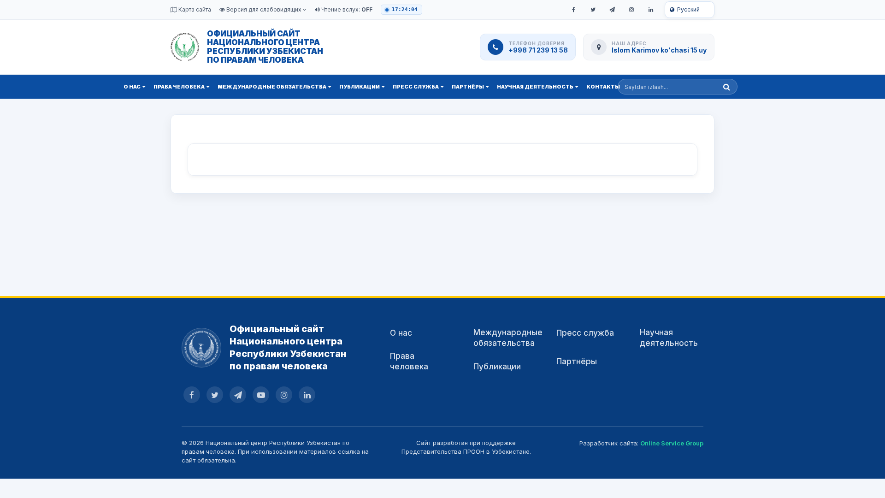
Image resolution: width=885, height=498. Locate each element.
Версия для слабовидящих (264, 9)
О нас (132, 86)
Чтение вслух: (346, 9)
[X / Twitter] (592, 9)
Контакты (603, 86)
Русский (688, 9)
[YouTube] (261, 394)
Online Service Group (671, 443)
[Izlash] (726, 87)
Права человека (179, 86)
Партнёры (468, 86)
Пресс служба (416, 86)
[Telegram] (612, 9)
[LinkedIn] (650, 9)
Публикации (359, 86)
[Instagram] (631, 9)
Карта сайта (194, 9)
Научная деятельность (535, 86)
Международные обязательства (272, 86)
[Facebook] (573, 9)
